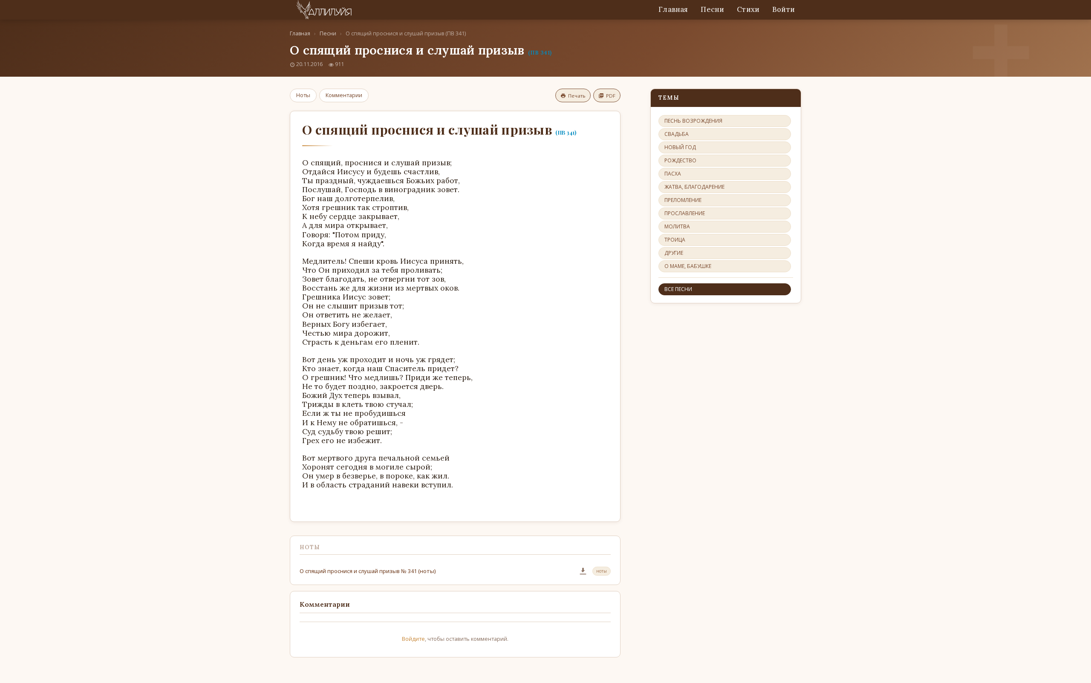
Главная (673, 9)
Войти (783, 9)
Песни (712, 9)
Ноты (303, 95)
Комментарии (344, 95)
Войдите (413, 639)
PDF (610, 95)
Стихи (748, 9)
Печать (577, 95)
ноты (601, 571)
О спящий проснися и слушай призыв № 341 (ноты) (368, 571)
